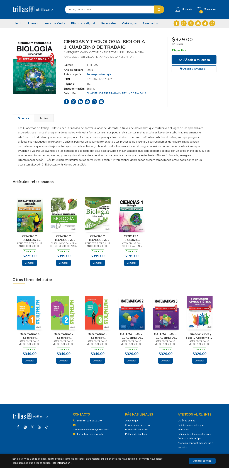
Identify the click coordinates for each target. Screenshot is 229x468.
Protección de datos (136, 429)
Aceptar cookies (202, 460)
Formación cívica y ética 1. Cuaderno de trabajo (199, 335)
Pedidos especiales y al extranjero (191, 427)
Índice (44, 118)
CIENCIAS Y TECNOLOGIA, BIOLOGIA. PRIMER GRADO (63, 238)
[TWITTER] (191, 23)
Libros (32, 23)
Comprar (29, 263)
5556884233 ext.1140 (89, 420)
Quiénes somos (186, 420)
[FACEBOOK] (176, 23)
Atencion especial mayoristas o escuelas (195, 445)
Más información (61, 463)
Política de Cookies (136, 434)
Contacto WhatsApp (189, 438)
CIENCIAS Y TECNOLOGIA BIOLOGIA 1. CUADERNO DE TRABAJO (29, 238)
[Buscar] (159, 10)
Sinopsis (23, 118)
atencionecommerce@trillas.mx (91, 429)
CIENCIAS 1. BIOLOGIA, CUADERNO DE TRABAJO (131, 238)
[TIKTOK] (205, 23)
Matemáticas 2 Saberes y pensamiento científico (64, 335)
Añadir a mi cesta (196, 60)
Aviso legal (131, 420)
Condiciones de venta (137, 425)
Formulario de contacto (90, 434)
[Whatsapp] (212, 23)
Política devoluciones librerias (194, 434)
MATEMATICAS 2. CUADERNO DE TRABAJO (131, 335)
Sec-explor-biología (99, 74)
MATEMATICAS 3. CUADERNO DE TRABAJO (165, 335)
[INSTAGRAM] (184, 23)
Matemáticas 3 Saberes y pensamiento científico (98, 335)
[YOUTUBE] (198, 23)
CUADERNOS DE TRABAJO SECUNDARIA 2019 (116, 93)
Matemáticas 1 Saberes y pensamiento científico (30, 335)
